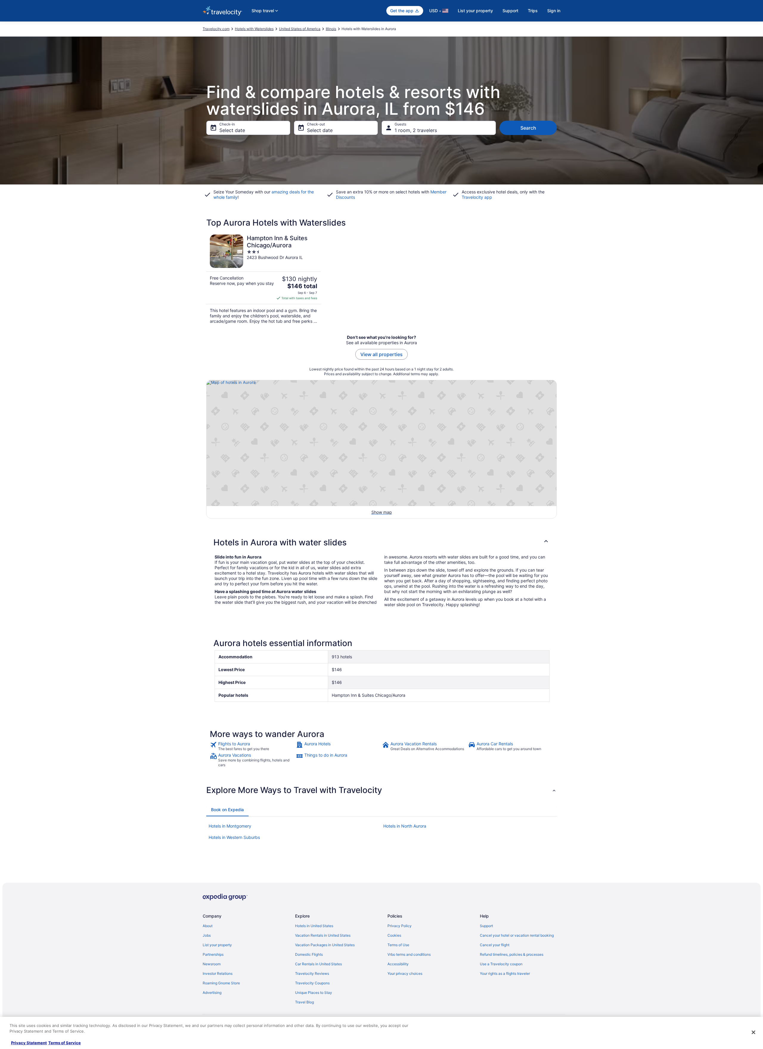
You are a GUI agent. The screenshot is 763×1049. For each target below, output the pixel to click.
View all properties (381, 354)
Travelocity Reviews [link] (312, 973)
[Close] (753, 1032)
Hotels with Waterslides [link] (254, 29)
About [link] (208, 926)
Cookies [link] (394, 935)
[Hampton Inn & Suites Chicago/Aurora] (263, 279)
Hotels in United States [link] (314, 926)
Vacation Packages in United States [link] (325, 945)
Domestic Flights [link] (309, 954)
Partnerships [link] (213, 954)
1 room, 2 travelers (416, 130)
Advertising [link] (212, 992)
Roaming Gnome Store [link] (221, 983)
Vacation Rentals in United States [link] (323, 935)
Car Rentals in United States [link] (318, 964)
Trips (533, 10)
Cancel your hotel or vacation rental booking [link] (517, 935)
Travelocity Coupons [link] (312, 983)
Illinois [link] (331, 29)
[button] (381, 542)
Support (510, 10)
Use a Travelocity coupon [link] (501, 964)
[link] (252, 746)
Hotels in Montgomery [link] (230, 825)
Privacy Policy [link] (399, 926)
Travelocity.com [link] (216, 29)
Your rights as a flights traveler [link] (505, 973)
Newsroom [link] (212, 964)
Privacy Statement (29, 1042)
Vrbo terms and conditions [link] (409, 954)
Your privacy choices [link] (404, 973)
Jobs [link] (207, 935)
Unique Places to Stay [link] (313, 992)
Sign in (553, 10)
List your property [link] (217, 945)
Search (528, 128)
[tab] (227, 809)
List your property (475, 10)
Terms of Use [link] (398, 945)
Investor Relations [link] (217, 973)
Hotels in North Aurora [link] (404, 825)
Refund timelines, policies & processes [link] (511, 954)
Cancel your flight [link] (494, 945)
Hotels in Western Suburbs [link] (234, 837)
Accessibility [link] (398, 964)
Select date (232, 130)
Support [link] (486, 926)
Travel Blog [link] (304, 1002)
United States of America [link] (299, 29)
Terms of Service (64, 1042)
